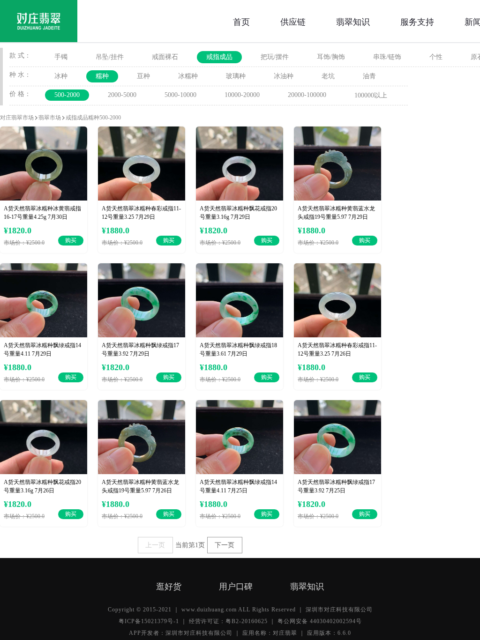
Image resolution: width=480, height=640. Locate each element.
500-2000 (67, 94)
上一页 (155, 545)
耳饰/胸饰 (331, 56)
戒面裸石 (165, 56)
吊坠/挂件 (110, 56)
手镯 (61, 56)
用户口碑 (236, 585)
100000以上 (370, 95)
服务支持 (417, 21)
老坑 (328, 76)
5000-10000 (180, 94)
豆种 (143, 76)
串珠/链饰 (387, 56)
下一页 (224, 545)
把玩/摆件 (275, 56)
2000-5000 (122, 94)
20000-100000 (307, 94)
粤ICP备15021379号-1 (149, 621)
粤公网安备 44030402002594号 (320, 621)
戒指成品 (219, 56)
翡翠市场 (49, 117)
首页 (241, 21)
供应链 (293, 21)
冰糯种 (188, 76)
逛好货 (168, 585)
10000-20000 (242, 94)
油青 (369, 76)
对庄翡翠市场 (17, 117)
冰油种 (283, 76)
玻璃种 (236, 76)
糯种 (102, 76)
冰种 (61, 76)
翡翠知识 (353, 21)
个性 (435, 56)
